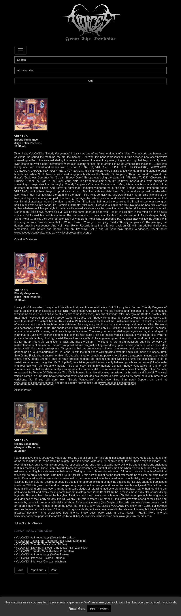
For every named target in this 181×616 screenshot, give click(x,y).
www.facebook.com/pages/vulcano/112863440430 (44, 516)
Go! (90, 80)
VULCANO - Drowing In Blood (34, 547)
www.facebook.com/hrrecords (73, 232)
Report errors (38, 570)
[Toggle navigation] (20, 50)
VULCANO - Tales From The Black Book (40, 540)
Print (54, 570)
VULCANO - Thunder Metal (32, 544)
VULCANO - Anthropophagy (32, 537)
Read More (77, 608)
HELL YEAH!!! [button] (99, 608)
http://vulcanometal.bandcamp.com (97, 516)
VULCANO (22, 558)
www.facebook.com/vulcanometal (34, 232)
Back (20, 570)
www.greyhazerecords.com (135, 516)
